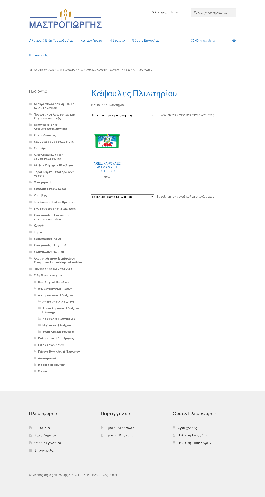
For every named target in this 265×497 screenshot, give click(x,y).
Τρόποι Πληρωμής (119, 435)
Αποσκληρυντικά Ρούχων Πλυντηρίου (60, 310)
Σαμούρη (40, 148)
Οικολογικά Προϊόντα (53, 282)
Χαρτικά (44, 371)
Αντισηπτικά (47, 358)
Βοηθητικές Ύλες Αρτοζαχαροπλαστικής (51, 126)
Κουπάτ (39, 225)
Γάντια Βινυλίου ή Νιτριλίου (59, 351)
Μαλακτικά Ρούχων (56, 325)
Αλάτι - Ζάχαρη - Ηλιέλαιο (53, 165)
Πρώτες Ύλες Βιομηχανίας (53, 269)
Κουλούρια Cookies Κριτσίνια (55, 202)
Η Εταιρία (117, 40)
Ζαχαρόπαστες (45, 135)
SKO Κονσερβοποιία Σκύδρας (55, 208)
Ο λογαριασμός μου (165, 12)
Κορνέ (38, 232)
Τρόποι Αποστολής (120, 428)
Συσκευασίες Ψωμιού (49, 252)
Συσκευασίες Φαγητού (50, 245)
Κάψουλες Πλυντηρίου (58, 319)
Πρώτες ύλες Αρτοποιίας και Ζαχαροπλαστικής (54, 116)
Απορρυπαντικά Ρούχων (102, 70)
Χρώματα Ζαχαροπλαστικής (54, 142)
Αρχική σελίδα (44, 70)
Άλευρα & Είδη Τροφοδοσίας (51, 40)
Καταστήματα (91, 40)
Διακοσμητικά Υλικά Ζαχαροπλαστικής (49, 157)
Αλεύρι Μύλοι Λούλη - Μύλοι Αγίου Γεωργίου (55, 106)
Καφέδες (40, 195)
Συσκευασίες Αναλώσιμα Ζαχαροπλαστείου (52, 217)
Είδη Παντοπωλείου (70, 70)
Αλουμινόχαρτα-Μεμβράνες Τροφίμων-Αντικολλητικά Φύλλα (58, 260)
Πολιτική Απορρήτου (193, 435)
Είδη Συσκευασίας (51, 345)
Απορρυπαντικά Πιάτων (55, 288)
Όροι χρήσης (187, 428)
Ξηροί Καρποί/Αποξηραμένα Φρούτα (54, 174)
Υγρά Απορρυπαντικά (58, 332)
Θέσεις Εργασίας (145, 40)
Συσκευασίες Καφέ (47, 239)
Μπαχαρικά (42, 182)
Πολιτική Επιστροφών (194, 443)
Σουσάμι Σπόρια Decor (50, 189)
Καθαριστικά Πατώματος (56, 338)
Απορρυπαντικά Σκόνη (58, 301)
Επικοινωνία (38, 55)
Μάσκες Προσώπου (51, 365)
